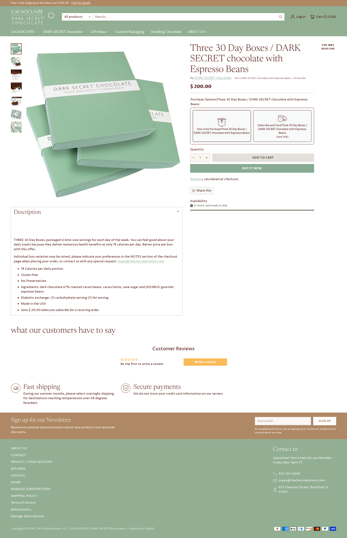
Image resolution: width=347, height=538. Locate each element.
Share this (203, 190)
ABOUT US (19, 448)
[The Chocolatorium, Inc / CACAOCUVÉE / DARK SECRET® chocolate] (33, 17)
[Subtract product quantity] (193, 158)
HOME (16, 482)
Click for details (81, 3)
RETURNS (18, 469)
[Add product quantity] (206, 158)
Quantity (197, 149)
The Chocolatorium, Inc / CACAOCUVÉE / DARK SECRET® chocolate (80, 529)
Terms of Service (23, 503)
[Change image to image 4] (16, 88)
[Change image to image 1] (16, 48)
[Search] (280, 17)
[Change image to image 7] (16, 127)
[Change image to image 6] (16, 114)
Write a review (205, 362)
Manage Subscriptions (27, 516)
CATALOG (18, 475)
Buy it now (252, 168)
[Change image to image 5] (16, 101)
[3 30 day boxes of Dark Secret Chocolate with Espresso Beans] (103, 122)
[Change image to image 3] (16, 75)
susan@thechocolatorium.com (141, 261)
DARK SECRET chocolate (212, 78)
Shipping (196, 179)
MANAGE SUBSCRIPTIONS (30, 489)
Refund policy (21, 509)
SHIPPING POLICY (24, 496)
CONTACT (18, 455)
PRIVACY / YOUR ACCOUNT (32, 462)
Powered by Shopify (141, 529)
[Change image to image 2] (16, 61)
